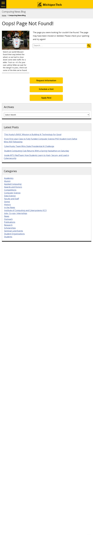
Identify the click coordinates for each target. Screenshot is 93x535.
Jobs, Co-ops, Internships (15, 213)
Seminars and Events (13, 231)
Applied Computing (13, 184)
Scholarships (10, 228)
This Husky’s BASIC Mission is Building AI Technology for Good (32, 134)
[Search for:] (60, 46)
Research (8, 225)
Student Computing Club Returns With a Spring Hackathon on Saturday (36, 150)
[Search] (89, 46)
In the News (9, 207)
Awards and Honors (13, 187)
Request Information (46, 80)
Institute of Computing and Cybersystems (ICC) (25, 210)
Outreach (8, 219)
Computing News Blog (14, 11)
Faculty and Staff (11, 198)
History (7, 204)
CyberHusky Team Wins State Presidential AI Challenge (29, 146)
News (6, 216)
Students (8, 236)
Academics (8, 178)
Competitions (10, 190)
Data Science (10, 195)
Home (4, 15)
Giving (7, 201)
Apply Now (46, 97)
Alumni (7, 181)
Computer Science (12, 192)
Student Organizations (14, 233)
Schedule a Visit (46, 89)
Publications (9, 222)
